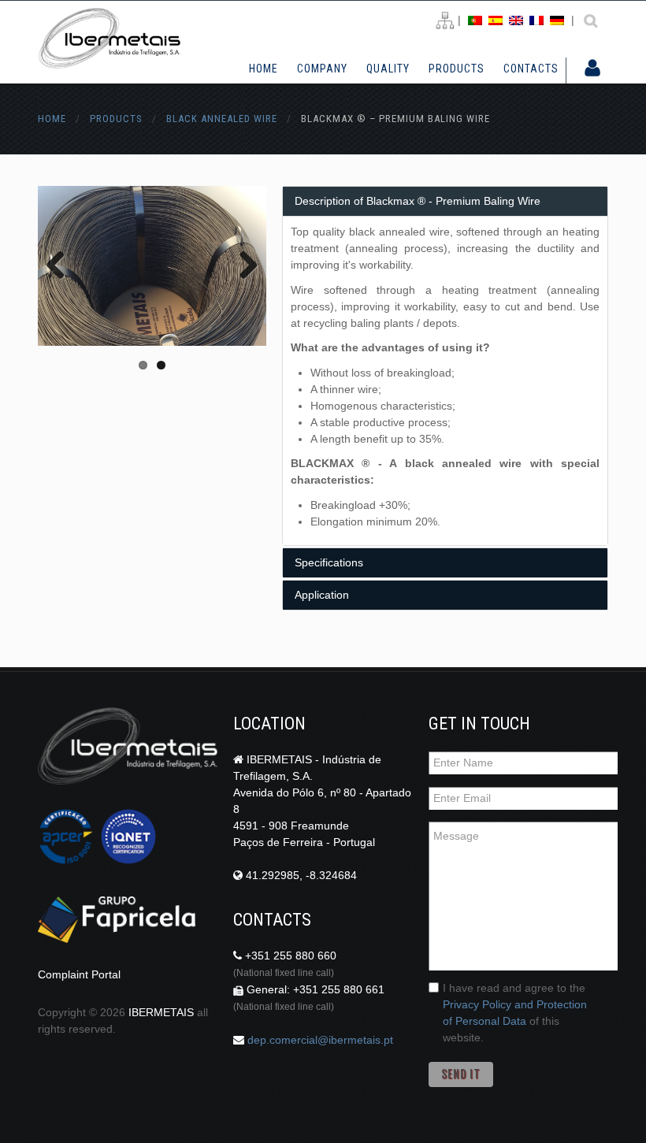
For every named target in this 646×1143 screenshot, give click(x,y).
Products (456, 69)
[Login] (592, 69)
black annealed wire (221, 118)
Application (322, 594)
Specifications (329, 562)
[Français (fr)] (536, 19)
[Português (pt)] (475, 19)
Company (322, 69)
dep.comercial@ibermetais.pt (320, 1040)
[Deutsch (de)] (557, 19)
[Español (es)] (495, 19)
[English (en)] (516, 19)
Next (242, 266)
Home (263, 68)
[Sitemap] (445, 21)
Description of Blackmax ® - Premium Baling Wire (417, 201)
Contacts (531, 69)
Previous (61, 266)
